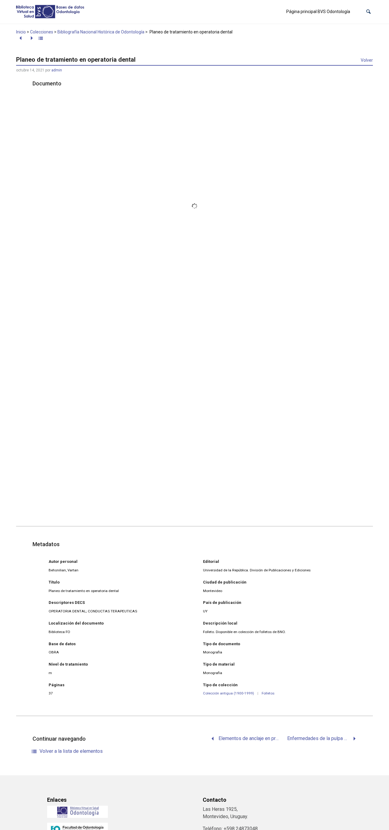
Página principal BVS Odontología (318, 11)
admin (56, 70)
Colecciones (41, 31)
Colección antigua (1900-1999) (228, 693)
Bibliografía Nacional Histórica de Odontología (100, 31)
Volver (367, 60)
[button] (368, 12)
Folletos (268, 693)
